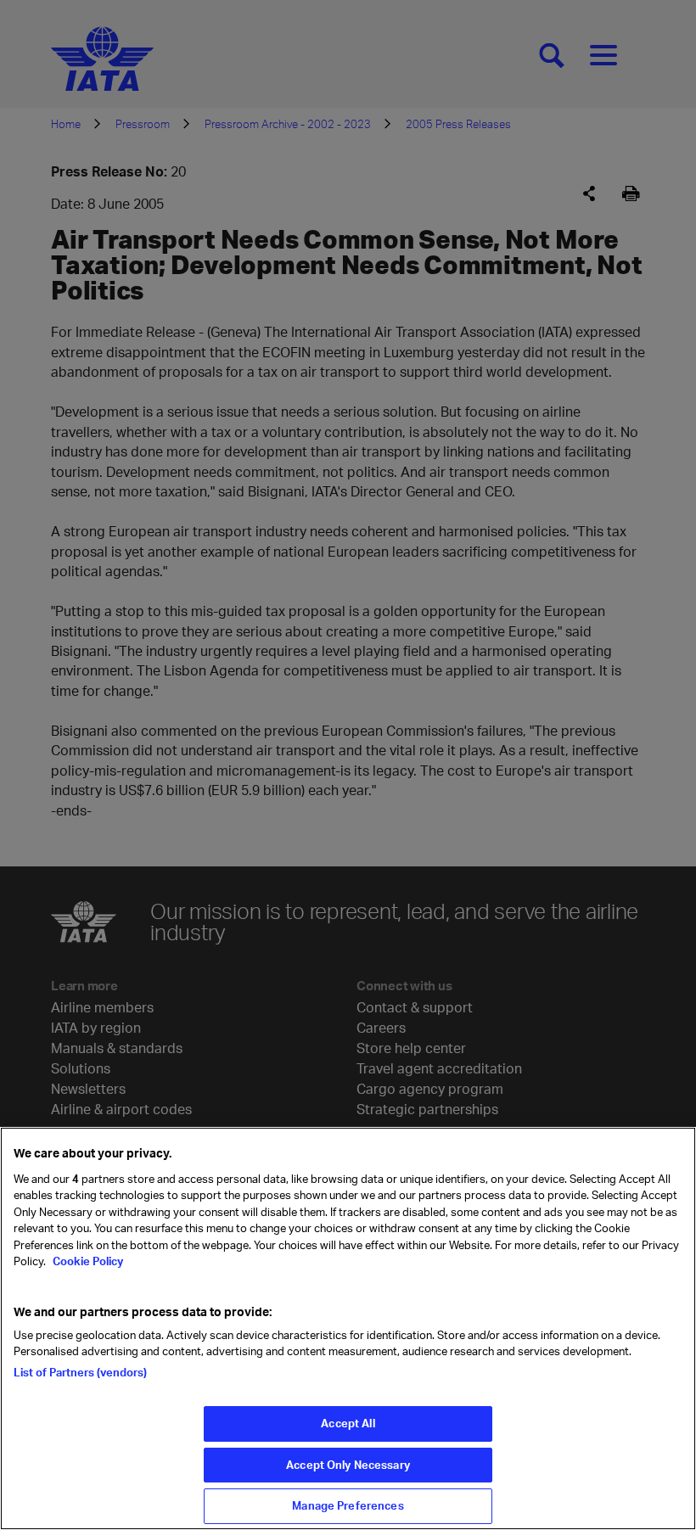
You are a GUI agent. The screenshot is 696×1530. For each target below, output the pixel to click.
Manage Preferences (347, 1505)
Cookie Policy (86, 1261)
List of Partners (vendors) (80, 1372)
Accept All (347, 1423)
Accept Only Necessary (348, 1464)
